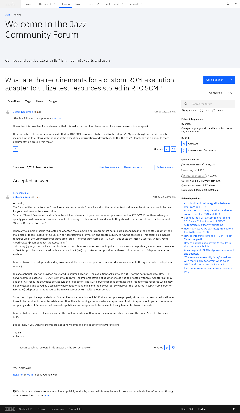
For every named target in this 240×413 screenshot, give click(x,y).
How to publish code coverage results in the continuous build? (207, 244)
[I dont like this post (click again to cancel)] (173, 149)
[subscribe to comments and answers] (184, 150)
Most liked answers (109, 167)
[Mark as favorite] (15, 149)
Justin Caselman (23, 111)
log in (30, 374)
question (57, 118)
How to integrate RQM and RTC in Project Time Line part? (208, 237)
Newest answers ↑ (134, 167)
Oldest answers (165, 167)
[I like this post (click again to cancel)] (167, 149)
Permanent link (21, 192)
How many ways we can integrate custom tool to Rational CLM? (208, 230)
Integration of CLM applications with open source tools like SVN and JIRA (208, 212)
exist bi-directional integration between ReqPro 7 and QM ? (207, 205)
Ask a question (214, 79)
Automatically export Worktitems (203, 224)
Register (18, 374)
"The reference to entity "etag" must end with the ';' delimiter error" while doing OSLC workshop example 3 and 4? (208, 261)
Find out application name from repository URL (209, 269)
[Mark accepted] (15, 347)
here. (47, 395)
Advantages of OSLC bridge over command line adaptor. (209, 251)
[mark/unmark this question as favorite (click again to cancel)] (15, 149)
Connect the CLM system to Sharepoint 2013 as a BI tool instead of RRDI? (207, 219)
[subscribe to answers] (184, 143)
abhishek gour (21, 197)
